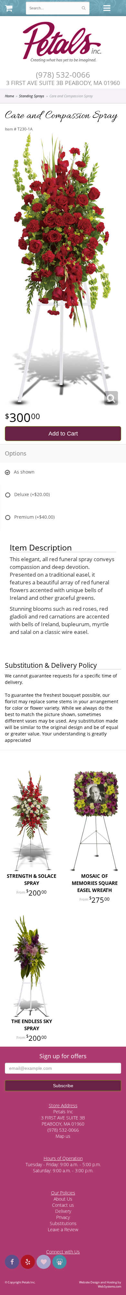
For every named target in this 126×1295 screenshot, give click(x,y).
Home (9, 95)
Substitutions (63, 1223)
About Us (63, 1199)
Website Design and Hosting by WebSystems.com (100, 1284)
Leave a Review (63, 1229)
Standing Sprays (31, 95)
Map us (63, 1136)
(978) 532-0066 (63, 75)
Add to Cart (63, 433)
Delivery (63, 1211)
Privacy (63, 1217)
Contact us (63, 1205)
